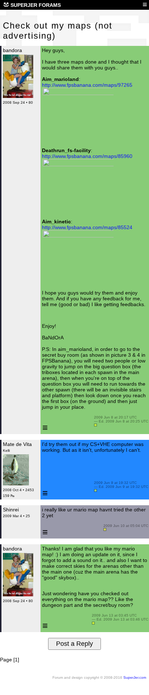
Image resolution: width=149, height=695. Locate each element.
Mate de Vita (17, 444)
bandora (12, 50)
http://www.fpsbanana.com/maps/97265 (87, 85)
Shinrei (11, 509)
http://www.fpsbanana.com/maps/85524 (87, 227)
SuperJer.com (134, 677)
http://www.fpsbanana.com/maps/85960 (87, 156)
